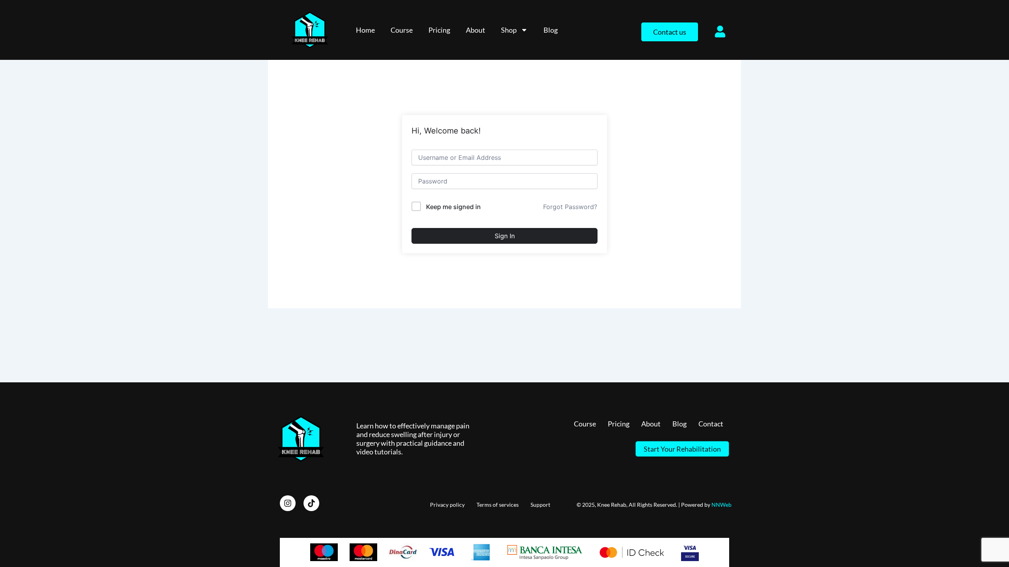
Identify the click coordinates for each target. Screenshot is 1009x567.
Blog (551, 30)
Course (402, 30)
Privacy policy (447, 504)
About (475, 30)
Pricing (439, 30)
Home (365, 30)
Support (540, 504)
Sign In (505, 236)
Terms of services (498, 504)
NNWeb (721, 504)
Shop (509, 30)
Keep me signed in (453, 207)
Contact (710, 423)
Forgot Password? (570, 207)
